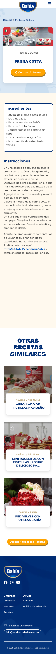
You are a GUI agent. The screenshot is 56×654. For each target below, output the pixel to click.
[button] (22, 632)
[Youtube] (18, 582)
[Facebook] (5, 582)
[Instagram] (12, 582)
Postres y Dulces (24, 20)
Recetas (7, 19)
